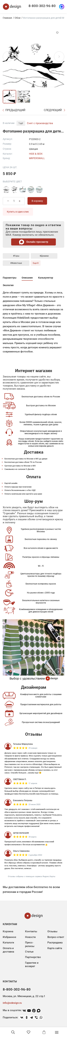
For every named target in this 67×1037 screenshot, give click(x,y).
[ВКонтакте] (22, 1017)
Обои (17, 18)
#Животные (16, 263)
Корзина (8, 931)
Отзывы (52, 931)
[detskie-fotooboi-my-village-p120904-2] (30, 189)
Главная (7, 18)
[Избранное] (28, 1032)
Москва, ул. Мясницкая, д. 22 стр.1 (24, 996)
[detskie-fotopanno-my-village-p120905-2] (39, 189)
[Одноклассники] (27, 1017)
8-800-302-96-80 (42, 6)
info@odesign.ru (12, 1002)
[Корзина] (44, 1032)
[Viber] (36, 1017)
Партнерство (33, 957)
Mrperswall (37, 158)
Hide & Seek (36, 153)
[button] (49, 671)
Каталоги (8, 942)
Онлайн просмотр (37, 241)
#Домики (44, 256)
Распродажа (55, 942)
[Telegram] (31, 1017)
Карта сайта (54, 948)
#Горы (16, 256)
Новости (30, 937)
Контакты (31, 931)
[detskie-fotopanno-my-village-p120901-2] (14, 189)
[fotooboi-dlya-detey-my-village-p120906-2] (22, 189)
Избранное (9, 937)
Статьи (29, 951)
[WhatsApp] (41, 1017)
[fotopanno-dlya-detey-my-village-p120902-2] (6, 189)
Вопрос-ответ (55, 937)
